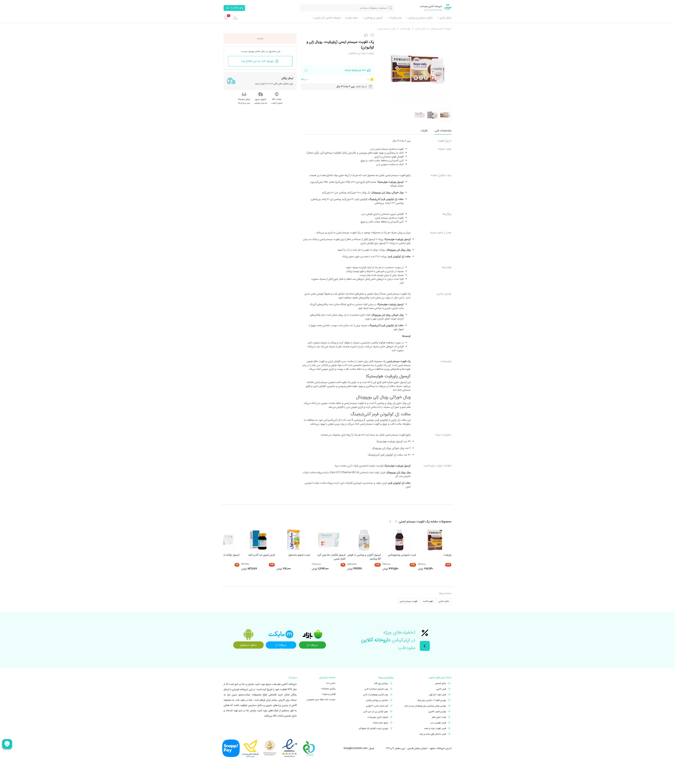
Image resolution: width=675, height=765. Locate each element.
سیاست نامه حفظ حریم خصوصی (321, 699)
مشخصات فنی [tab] (443, 130)
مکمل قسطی (440, 683)
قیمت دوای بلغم (439, 717)
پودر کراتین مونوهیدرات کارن (375, 694)
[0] (226, 18)
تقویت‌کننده (428, 601)
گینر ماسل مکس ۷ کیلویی (377, 706)
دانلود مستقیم (248, 645)
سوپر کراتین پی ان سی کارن (375, 711)
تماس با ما (330, 683)
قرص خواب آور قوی (437, 694)
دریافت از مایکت (281, 646)
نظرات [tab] (424, 130)
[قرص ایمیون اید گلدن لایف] (258, 540)
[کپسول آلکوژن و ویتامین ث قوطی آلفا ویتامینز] (364, 540)
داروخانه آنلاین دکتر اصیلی (327, 18)
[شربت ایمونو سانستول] (293, 540)
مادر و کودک (396, 18)
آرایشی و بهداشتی (374, 18)
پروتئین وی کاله (381, 683)
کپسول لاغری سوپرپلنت (378, 717)
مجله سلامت (351, 18)
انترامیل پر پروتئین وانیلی (377, 700)
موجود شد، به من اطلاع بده (257, 61)
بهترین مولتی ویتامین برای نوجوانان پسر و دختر (425, 706)
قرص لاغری (441, 689)
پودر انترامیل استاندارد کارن (376, 689)
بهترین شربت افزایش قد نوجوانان (373, 728)
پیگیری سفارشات (328, 688)
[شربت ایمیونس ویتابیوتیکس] (399, 540)
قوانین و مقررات (328, 694)
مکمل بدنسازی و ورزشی (421, 18)
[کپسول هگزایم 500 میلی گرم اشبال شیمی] (329, 540)
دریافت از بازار (312, 646)
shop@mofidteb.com (355, 748)
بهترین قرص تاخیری (437, 711)
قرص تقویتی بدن (438, 722)
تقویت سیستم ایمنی (409, 601)
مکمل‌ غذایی (445, 18)
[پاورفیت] (435, 540)
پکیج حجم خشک (380, 722)
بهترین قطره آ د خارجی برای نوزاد (431, 700)
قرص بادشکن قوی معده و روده (432, 734)
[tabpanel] (376, 315)
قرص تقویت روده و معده (435, 728)
